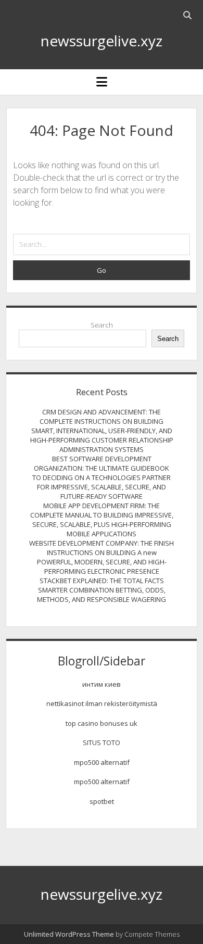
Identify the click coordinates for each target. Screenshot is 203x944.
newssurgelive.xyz (101, 41)
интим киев (101, 684)
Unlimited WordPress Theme (69, 934)
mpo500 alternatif (102, 762)
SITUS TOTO (101, 742)
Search (102, 325)
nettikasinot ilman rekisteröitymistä (101, 703)
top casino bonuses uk (101, 723)
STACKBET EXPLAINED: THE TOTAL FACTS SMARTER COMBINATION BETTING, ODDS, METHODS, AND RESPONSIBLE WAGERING (101, 590)
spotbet (102, 801)
